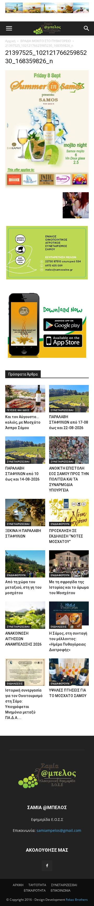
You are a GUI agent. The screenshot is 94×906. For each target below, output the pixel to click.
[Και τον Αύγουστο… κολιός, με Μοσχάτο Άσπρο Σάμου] (25, 398)
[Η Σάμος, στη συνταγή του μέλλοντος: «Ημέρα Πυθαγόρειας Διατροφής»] (69, 615)
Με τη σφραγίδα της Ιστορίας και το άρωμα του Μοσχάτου (69, 587)
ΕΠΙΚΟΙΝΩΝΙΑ (60, 890)
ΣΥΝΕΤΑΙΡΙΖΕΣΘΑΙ (62, 410)
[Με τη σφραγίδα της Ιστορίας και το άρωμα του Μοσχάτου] (69, 564)
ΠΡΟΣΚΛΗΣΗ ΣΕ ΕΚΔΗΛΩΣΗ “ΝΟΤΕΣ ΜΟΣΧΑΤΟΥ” (66, 536)
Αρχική (10, 41)
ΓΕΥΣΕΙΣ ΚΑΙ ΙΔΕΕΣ (18, 410)
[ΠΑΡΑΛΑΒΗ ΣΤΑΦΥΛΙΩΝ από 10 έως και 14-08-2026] (25, 450)
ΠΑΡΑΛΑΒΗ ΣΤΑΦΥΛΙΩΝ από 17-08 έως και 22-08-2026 (68, 422)
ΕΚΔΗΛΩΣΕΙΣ (59, 626)
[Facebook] (47, 866)
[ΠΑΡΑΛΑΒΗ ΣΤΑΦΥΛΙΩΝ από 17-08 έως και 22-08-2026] (69, 398)
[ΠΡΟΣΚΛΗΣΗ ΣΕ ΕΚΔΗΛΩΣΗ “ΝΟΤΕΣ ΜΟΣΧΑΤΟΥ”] (69, 512)
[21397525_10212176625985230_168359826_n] (47, 187)
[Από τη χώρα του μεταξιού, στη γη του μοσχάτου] (25, 564)
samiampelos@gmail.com (59, 830)
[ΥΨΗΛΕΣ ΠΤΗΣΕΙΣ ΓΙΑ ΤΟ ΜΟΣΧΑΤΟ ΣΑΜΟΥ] (69, 672)
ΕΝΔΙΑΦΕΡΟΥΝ (60, 524)
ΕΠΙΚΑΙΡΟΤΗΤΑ (35, 890)
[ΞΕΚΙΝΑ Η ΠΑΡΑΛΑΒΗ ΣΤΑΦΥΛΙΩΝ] (25, 512)
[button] (9, 28)
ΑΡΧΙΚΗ (18, 885)
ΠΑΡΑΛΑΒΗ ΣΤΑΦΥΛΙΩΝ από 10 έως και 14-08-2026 (22, 473)
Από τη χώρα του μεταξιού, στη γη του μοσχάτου (23, 587)
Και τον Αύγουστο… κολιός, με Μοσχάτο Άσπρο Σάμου (22, 422)
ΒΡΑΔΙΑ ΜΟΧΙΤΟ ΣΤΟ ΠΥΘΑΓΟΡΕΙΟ (45, 41)
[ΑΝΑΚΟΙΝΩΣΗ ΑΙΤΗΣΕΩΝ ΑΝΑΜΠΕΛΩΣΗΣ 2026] (25, 615)
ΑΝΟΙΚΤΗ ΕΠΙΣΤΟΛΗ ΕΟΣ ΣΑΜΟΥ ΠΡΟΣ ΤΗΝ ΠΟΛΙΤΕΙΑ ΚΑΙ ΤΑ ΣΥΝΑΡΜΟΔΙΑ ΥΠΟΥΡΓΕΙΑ (69, 479)
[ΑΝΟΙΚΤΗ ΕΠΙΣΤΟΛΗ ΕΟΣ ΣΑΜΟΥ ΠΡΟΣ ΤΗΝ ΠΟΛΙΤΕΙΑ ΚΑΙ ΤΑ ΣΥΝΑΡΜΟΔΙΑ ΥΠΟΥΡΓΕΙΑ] (69, 450)
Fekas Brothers (76, 899)
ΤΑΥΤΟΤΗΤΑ (37, 885)
